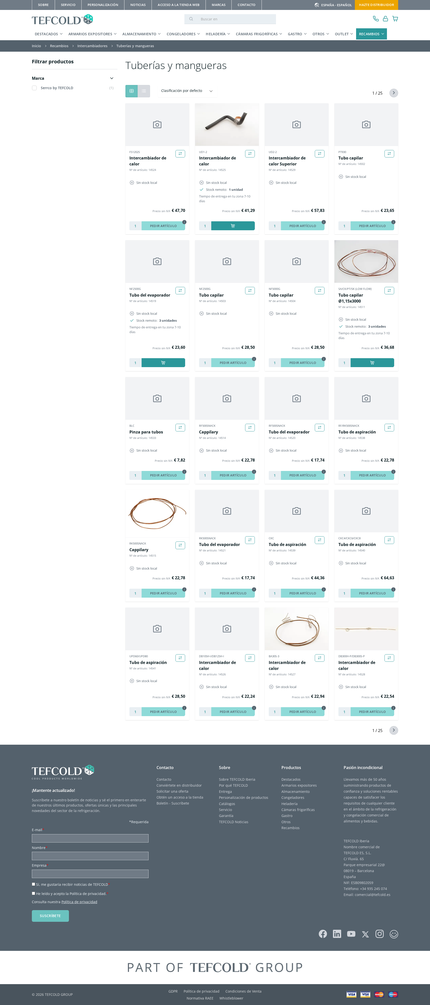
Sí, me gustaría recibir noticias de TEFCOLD (73, 884)
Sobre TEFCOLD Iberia (237, 779)
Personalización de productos (243, 797)
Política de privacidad (79, 901)
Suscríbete (50, 915)
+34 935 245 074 (373, 888)
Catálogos (227, 803)
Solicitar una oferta (172, 791)
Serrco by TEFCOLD (57, 87)
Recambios (369, 34)
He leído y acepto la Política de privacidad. (72, 893)
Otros (319, 34)
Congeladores (181, 34)
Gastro (295, 34)
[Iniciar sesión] (385, 19)
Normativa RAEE (200, 998)
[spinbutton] (135, 225)
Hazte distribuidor (376, 4)
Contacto (164, 779)
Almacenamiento (139, 34)
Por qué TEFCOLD (233, 785)
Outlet (342, 34)
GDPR (173, 991)
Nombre (40, 847)
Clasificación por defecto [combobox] (181, 90)
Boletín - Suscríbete (173, 803)
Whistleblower (231, 998)
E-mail (38, 829)
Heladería (215, 34)
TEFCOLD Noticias (233, 821)
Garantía (226, 815)
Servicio (225, 809)
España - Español (336, 5)
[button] (73, 78)
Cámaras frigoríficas (257, 34)
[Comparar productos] (180, 154)
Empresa (40, 865)
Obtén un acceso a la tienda (180, 797)
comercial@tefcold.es (372, 894)
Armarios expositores (90, 34)
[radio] (144, 91)
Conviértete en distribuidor (179, 785)
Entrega (225, 791)
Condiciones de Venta (243, 991)
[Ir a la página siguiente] (390, 93)
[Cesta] (395, 19)
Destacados (46, 34)
